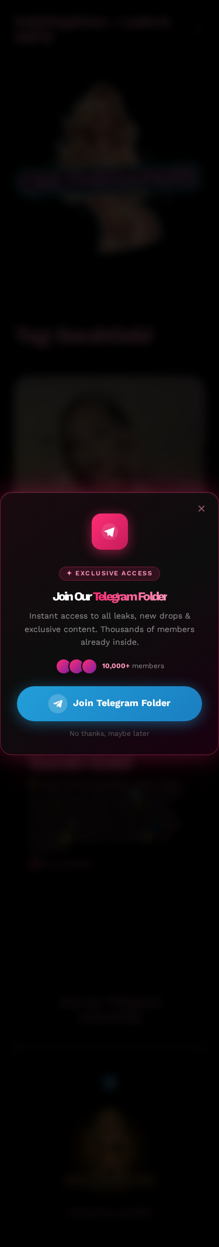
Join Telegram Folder (122, 702)
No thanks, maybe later (109, 733)
